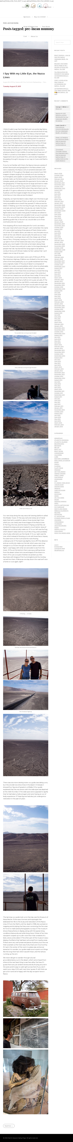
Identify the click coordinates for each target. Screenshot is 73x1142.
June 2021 (57, 194)
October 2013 (58, 354)
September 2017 (59, 266)
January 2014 (58, 348)
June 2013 (57, 361)
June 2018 (57, 255)
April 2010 (57, 421)
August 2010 (58, 413)
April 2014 (57, 343)
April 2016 (57, 298)
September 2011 (59, 395)
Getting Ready (60, 472)
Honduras (58, 479)
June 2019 (57, 233)
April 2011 (57, 404)
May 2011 (57, 402)
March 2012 (58, 389)
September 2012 (59, 378)
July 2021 (57, 192)
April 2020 (57, 218)
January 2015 (58, 326)
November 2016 (59, 285)
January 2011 (58, 408)
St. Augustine (59, 516)
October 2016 (58, 287)
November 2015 (59, 307)
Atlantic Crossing (61, 440)
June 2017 (57, 272)
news (56, 496)
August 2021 (58, 190)
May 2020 (57, 216)
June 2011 (57, 400)
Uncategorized (60, 525)
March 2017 (58, 277)
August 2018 (58, 251)
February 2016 (59, 302)
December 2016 (59, 283)
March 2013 (58, 367)
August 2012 (58, 380)
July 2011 (57, 398)
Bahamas (57, 445)
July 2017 (57, 270)
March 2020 (58, 220)
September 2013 (59, 356)
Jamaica (57, 488)
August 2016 (58, 291)
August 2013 (58, 357)
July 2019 (57, 231)
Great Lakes (59, 475)
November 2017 (59, 263)
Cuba (56, 457)
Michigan (57, 494)
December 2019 (59, 224)
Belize (56, 447)
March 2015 (58, 322)
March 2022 (58, 177)
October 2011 (58, 393)
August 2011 (58, 397)
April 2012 (57, 387)
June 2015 (57, 317)
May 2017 (57, 274)
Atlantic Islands (60, 442)
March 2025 (58, 173)
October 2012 (58, 376)
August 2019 (58, 229)
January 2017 (58, 281)
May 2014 (57, 341)
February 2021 (59, 201)
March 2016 (58, 300)
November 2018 (59, 246)
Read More (8, 1126)
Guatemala (58, 477)
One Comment (28, 82)
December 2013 (59, 350)
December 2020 (59, 205)
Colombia (58, 455)
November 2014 (59, 330)
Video (56, 527)
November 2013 (59, 352)
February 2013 (59, 369)
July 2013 (57, 359)
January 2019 (58, 242)
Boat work (58, 451)
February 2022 (59, 179)
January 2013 (58, 371)
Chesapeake (58, 453)
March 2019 (58, 238)
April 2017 (57, 276)
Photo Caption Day (61, 505)
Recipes (57, 512)
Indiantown (59, 486)
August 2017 (58, 268)
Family (56, 464)
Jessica (17, 82)
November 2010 (59, 410)
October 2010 (58, 411)
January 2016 (58, 304)
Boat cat (57, 449)
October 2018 (58, 248)
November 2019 (59, 225)
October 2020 (58, 209)
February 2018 (59, 257)
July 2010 (57, 415)
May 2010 (57, 419)
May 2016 (57, 296)
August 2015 (58, 313)
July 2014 (57, 337)
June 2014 (57, 339)
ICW (55, 481)
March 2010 (58, 423)
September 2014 (59, 333)
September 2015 (59, 311)
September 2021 (59, 188)
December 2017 (59, 261)
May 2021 (57, 196)
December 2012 (59, 372)
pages (56, 499)
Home (5, 23)
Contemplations (61, 145)
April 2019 (57, 237)
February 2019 (59, 240)
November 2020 (59, 207)
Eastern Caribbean (61, 458)
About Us (59, 109)
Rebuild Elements (61, 511)
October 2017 (58, 264)
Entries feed (58, 546)
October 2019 (58, 227)
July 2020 (57, 212)
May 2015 (57, 318)
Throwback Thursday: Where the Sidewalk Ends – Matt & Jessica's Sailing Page (62, 153)
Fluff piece (58, 468)
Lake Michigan (59, 490)
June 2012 (57, 384)
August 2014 (58, 335)
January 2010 (58, 426)
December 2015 (59, 305)
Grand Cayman (59, 473)
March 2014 (58, 344)
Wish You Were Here (62, 533)
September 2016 (59, 289)
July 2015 (57, 315)
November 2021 (59, 184)
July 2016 (57, 292)
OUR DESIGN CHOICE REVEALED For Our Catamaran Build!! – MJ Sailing (62, 117)
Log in (56, 545)
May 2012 (57, 385)
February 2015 (58, 324)
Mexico (57, 492)
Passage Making (60, 501)
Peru (44, 82)
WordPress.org (59, 550)
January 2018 (58, 259)
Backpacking (37, 82)
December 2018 (59, 244)
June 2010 (57, 417)
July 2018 (57, 253)
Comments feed (59, 548)
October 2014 (58, 331)
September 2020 (59, 210)
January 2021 (58, 203)
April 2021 (57, 197)
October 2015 (58, 309)
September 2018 (59, 250)
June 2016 (57, 294)
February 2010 (59, 424)
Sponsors (58, 514)
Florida (57, 466)
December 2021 (59, 183)
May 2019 (57, 235)
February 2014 (59, 346)
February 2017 (59, 279)
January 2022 (58, 181)
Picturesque (59, 507)
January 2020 (58, 222)
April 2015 (57, 320)
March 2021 (58, 199)
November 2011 (59, 391)
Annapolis (58, 438)
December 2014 (59, 328)
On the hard (59, 498)
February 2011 (58, 406)
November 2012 (59, 374)
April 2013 (57, 365)
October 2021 (58, 186)
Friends (57, 470)
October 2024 (58, 175)
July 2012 (57, 382)
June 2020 (57, 214)
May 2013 (57, 363)
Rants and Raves (60, 509)
